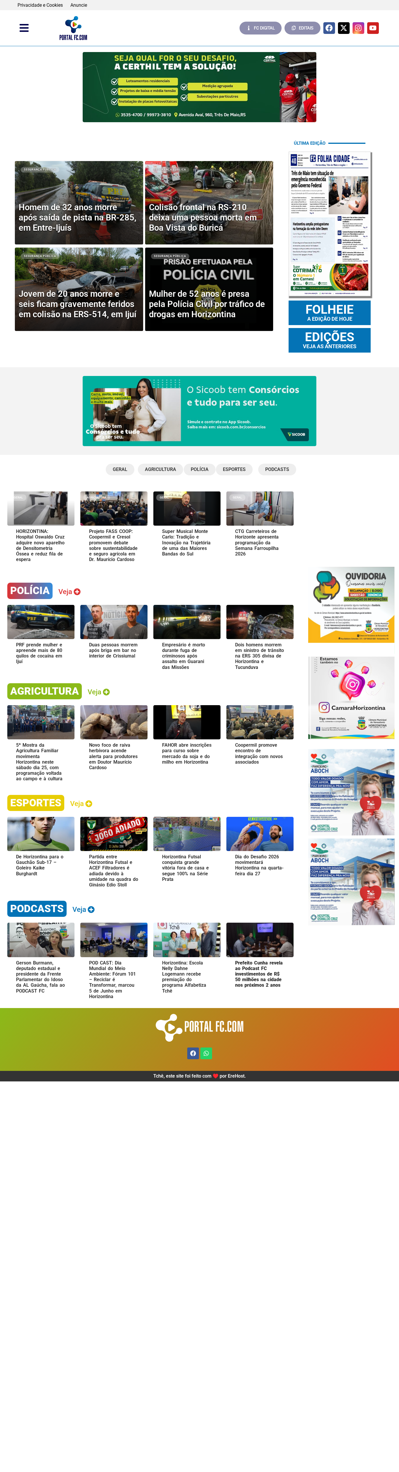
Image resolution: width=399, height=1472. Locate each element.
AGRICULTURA (44, 691)
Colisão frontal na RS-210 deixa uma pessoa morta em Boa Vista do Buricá (203, 217)
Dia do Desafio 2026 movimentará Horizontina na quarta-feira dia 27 (259, 865)
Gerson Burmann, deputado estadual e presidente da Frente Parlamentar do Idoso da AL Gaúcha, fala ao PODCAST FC (40, 977)
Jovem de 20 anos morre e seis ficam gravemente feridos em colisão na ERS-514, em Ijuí (77, 304)
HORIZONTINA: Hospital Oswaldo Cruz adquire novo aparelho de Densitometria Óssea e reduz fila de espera (40, 545)
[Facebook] (329, 28)
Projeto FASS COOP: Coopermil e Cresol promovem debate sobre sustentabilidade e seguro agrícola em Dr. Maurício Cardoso (113, 545)
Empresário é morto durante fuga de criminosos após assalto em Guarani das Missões (183, 656)
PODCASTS (37, 908)
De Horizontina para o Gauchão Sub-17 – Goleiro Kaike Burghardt (39, 865)
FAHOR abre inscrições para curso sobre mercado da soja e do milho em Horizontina (186, 753)
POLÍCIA (30, 590)
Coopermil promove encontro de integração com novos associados (259, 753)
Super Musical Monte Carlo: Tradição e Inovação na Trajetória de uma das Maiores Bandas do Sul (186, 543)
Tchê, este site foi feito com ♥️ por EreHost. (199, 1076)
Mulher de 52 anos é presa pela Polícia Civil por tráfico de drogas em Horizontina (207, 304)
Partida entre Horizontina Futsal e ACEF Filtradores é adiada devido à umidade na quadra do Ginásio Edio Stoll (113, 871)
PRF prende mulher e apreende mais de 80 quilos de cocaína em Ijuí (39, 653)
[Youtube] (373, 28)
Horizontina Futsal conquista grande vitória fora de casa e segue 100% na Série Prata (185, 868)
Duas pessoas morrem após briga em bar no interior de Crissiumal (113, 650)
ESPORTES (35, 803)
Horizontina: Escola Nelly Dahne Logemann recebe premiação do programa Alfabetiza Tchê (184, 977)
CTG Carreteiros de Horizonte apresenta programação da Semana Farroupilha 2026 (257, 543)
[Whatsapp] (206, 1053)
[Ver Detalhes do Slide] (199, 87)
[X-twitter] (344, 28)
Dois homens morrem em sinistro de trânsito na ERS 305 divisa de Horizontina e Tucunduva (259, 656)
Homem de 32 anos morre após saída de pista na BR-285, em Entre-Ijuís (77, 217)
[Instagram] (358, 28)
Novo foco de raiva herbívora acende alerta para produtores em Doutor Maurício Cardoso (113, 756)
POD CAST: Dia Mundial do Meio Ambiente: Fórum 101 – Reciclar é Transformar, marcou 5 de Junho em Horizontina (112, 979)
